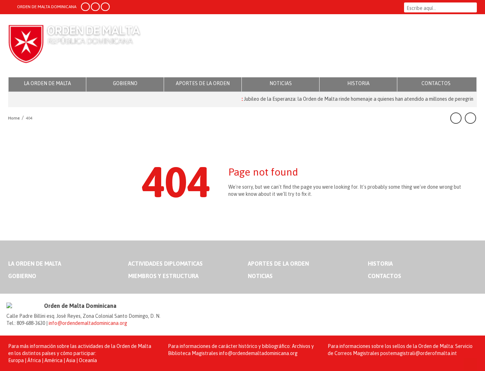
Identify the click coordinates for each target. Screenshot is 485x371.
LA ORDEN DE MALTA (47, 83)
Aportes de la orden (278, 263)
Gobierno (22, 276)
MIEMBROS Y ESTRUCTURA (163, 276)
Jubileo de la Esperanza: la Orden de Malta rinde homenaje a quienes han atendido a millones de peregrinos (357, 99)
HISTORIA (358, 83)
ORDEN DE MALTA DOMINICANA (46, 6)
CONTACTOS (436, 83)
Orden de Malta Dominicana (74, 46)
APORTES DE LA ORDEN (203, 83)
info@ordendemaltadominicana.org (88, 323)
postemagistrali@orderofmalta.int (418, 353)
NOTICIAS (280, 83)
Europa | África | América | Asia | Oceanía (52, 360)
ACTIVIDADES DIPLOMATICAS (165, 263)
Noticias (260, 276)
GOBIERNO (125, 83)
